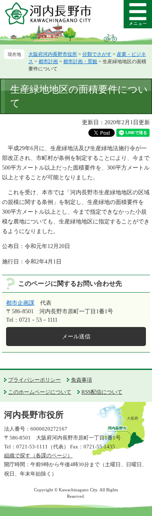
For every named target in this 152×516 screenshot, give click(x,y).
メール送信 (76, 336)
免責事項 (81, 380)
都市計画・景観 (80, 61)
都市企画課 (20, 303)
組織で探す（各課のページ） (38, 455)
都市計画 (48, 61)
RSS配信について (101, 392)
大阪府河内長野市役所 (52, 54)
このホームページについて (39, 392)
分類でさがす (96, 54)
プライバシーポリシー (34, 380)
